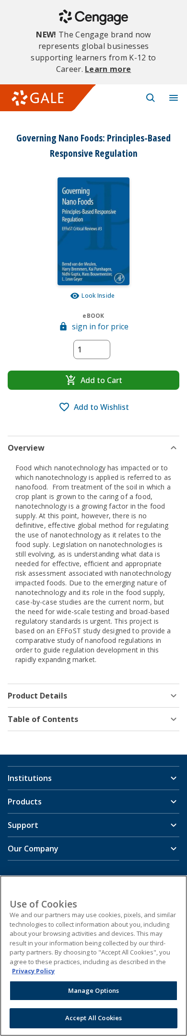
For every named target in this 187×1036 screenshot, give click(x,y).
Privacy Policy (33, 970)
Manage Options (93, 990)
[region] (93, 955)
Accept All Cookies (93, 1017)
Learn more (108, 69)
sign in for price (100, 326)
